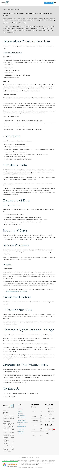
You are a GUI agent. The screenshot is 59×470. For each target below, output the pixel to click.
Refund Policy (21, 429)
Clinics (19, 411)
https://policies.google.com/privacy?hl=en (16, 291)
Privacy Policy (22, 426)
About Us (20, 408)
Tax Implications (22, 417)
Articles (36, 464)
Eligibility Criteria (22, 420)
